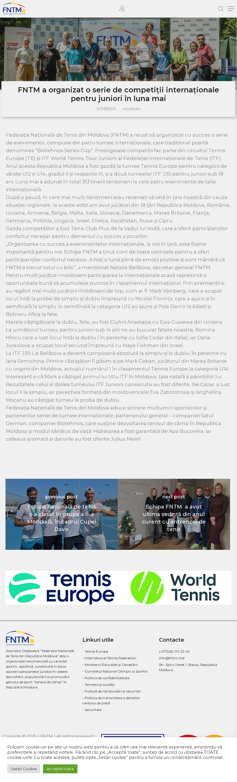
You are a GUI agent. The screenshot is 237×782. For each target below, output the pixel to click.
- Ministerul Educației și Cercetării (110, 664)
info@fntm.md (171, 658)
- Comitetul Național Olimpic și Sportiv (115, 671)
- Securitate (91, 709)
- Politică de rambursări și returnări (111, 691)
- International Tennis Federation (109, 658)
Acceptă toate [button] (60, 768)
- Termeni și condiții (98, 684)
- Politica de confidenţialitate (105, 678)
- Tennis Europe (95, 651)
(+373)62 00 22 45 (174, 651)
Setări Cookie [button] (24, 768)
